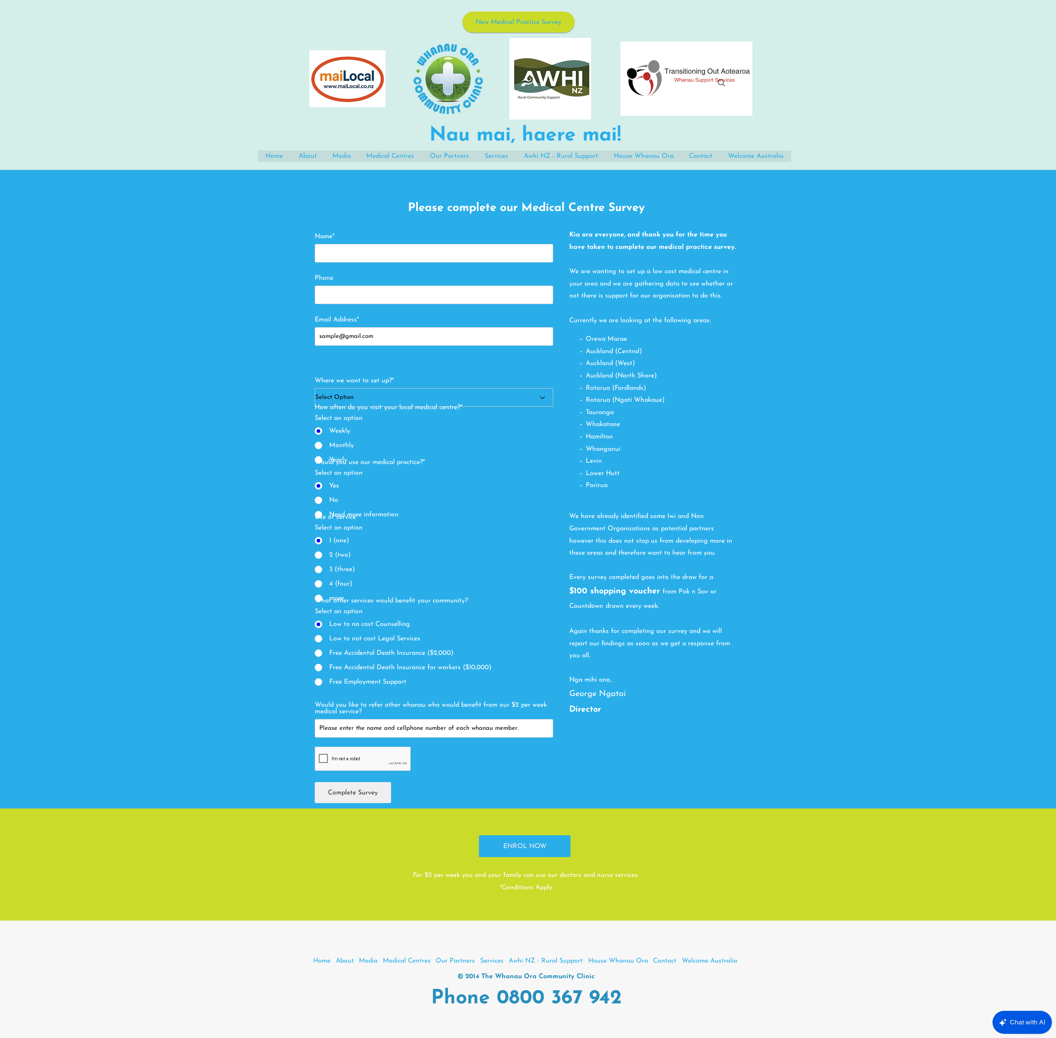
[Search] (721, 82)
